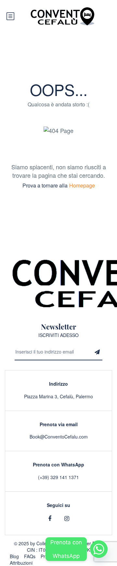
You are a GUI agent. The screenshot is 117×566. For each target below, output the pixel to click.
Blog (14, 556)
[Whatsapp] (99, 549)
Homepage (82, 185)
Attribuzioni (21, 563)
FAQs (29, 556)
